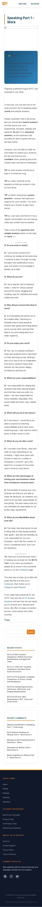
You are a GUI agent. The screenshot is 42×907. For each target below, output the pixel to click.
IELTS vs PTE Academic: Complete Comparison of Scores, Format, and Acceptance (21, 679)
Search (31, 632)
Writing (5, 789)
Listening (6, 797)
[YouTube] (17, 876)
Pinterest (21, 587)
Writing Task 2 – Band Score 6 (19, 735)
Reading (6, 793)
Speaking (6, 802)
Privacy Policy (8, 850)
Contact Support (9, 846)
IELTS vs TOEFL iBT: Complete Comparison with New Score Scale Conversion (19, 669)
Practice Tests (8, 819)
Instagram (8, 587)
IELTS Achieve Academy (16, 732)
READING (35, 4)
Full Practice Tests (10, 824)
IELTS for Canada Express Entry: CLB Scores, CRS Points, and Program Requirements (20, 689)
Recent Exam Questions (12, 828)
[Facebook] (5, 876)
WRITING (23, 4)
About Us (6, 841)
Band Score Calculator (11, 815)
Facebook (24, 570)
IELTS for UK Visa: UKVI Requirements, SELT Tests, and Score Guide (19, 699)
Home (5, 784)
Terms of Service (9, 854)
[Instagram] (11, 876)
